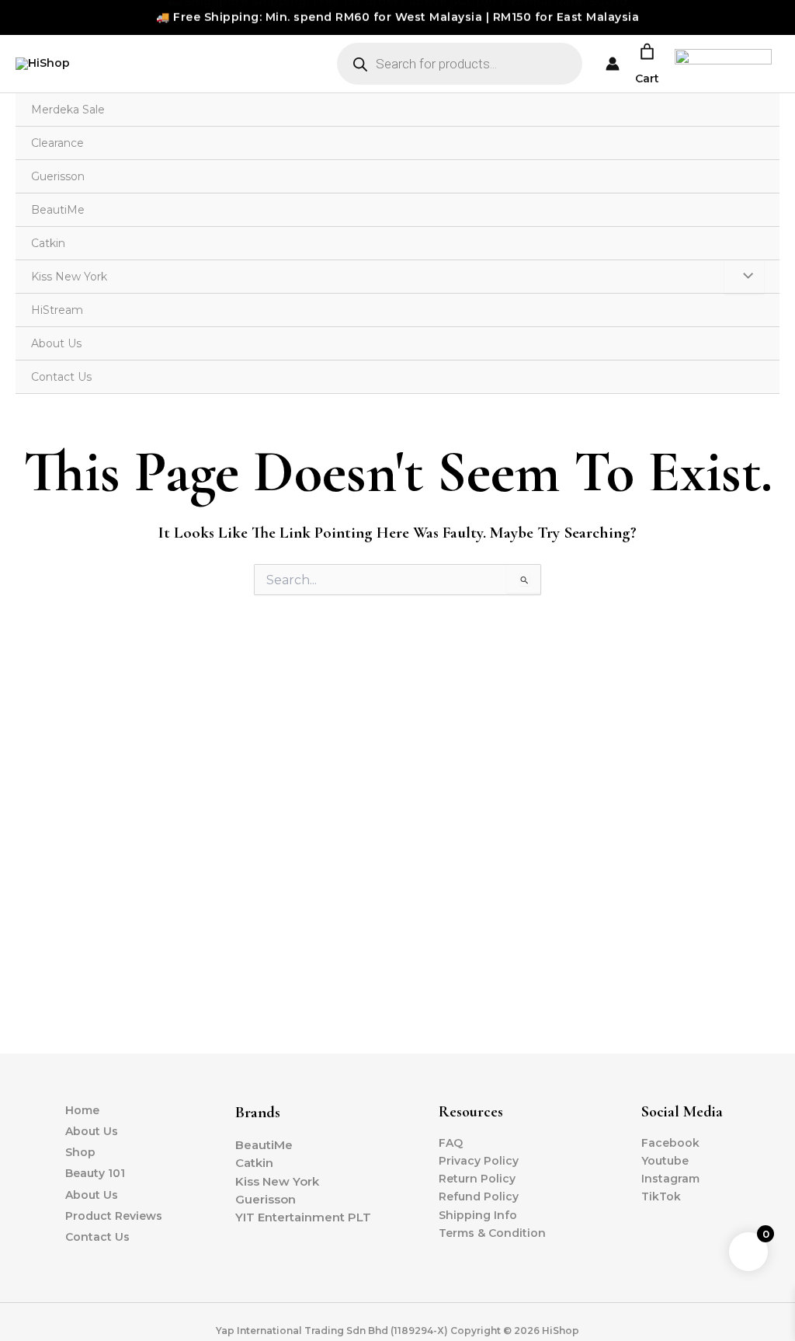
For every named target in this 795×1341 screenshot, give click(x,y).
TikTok (661, 1196)
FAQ (451, 1143)
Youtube (665, 1161)
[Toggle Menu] (744, 276)
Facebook (670, 1143)
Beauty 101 (95, 1173)
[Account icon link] (613, 64)
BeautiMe (58, 210)
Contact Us (61, 377)
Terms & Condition (492, 1233)
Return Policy (477, 1179)
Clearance (57, 143)
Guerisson (58, 176)
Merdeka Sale (68, 110)
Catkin (48, 243)
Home (82, 1110)
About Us (56, 343)
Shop (80, 1152)
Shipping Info (478, 1215)
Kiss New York (69, 277)
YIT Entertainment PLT (303, 1217)
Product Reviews (113, 1216)
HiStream (57, 310)
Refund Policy (479, 1196)
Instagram (670, 1179)
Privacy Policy (479, 1161)
